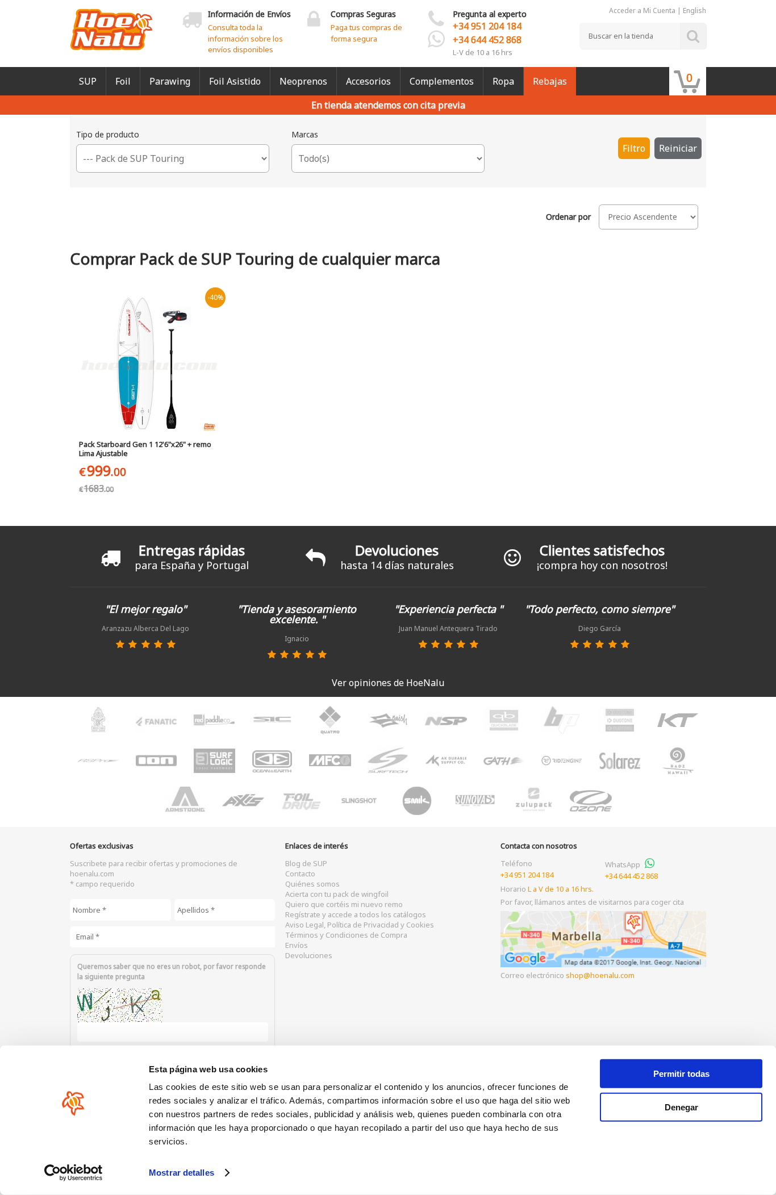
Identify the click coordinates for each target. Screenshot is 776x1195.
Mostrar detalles (181, 1172)
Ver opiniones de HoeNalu (388, 682)
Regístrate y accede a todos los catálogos (355, 914)
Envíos (296, 945)
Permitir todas (681, 1074)
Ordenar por (568, 217)
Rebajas (550, 81)
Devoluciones (308, 955)
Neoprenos (303, 81)
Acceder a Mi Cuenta (642, 10)
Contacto (300, 873)
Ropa (503, 81)
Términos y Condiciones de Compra (346, 935)
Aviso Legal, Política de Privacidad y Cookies (359, 925)
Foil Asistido (235, 81)
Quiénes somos (312, 884)
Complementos (442, 81)
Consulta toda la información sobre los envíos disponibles (245, 38)
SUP (88, 81)
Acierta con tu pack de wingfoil (337, 894)
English (694, 10)
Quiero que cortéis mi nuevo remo (344, 904)
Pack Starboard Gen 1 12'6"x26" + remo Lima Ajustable (145, 449)
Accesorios (368, 81)
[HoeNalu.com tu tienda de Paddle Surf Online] (111, 25)
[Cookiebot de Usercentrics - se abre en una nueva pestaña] (73, 1172)
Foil (123, 81)
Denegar (681, 1107)
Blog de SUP (306, 863)
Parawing (169, 81)
